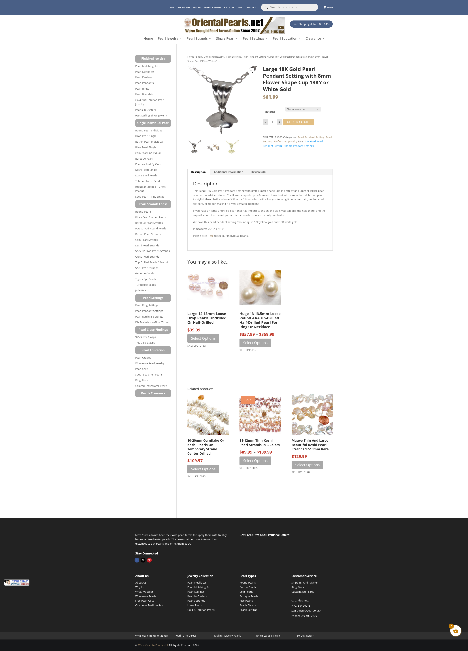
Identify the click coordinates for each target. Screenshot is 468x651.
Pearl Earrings (143, 77)
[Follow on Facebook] (137, 560)
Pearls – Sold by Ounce (149, 164)
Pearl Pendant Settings (149, 311)
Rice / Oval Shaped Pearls (151, 217)
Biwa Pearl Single (145, 147)
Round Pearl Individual (149, 130)
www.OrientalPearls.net (153, 645)
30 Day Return (212, 7)
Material (270, 111)
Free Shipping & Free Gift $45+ (311, 24)
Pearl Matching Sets (147, 66)
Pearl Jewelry (168, 39)
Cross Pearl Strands (147, 256)
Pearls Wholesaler (189, 7)
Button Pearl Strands (148, 234)
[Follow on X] (143, 560)
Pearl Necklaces (144, 71)
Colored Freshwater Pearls (151, 386)
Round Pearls (143, 211)
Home (148, 39)
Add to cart (298, 122)
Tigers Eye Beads (145, 279)
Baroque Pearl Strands (149, 222)
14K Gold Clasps (145, 342)
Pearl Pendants (144, 83)
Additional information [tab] (228, 172)
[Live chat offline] (17, 582)
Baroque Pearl (144, 158)
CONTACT (251, 7)
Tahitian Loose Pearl (147, 181)
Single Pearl (225, 39)
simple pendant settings (299, 146)
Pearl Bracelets (144, 94)
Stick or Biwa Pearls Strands (152, 251)
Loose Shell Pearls (146, 175)
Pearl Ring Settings (146, 305)
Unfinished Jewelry (214, 56)
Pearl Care (141, 369)
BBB (172, 7)
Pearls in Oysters (145, 110)
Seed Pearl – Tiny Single (149, 196)
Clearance (313, 39)
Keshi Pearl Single (146, 169)
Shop (199, 56)
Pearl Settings (253, 39)
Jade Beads (142, 290)
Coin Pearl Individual (148, 153)
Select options (203, 338)
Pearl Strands (197, 39)
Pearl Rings (142, 88)
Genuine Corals (144, 273)
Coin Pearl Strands (146, 239)
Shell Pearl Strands (146, 268)
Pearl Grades (143, 357)
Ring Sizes (141, 380)
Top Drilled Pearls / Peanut (151, 262)
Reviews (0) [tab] (258, 172)
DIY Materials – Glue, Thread (152, 322)
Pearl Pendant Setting (254, 56)
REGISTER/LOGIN (233, 7)
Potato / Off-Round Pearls (150, 228)
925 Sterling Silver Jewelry (151, 115)
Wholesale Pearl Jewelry (149, 363)
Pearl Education (285, 39)
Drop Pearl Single (145, 136)
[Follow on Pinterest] (149, 560)
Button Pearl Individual (149, 141)
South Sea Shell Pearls (149, 374)
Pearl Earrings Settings (149, 316)
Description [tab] (198, 172)
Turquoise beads (145, 284)
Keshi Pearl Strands (147, 245)
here (211, 235)
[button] (251, 71)
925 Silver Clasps (145, 337)
